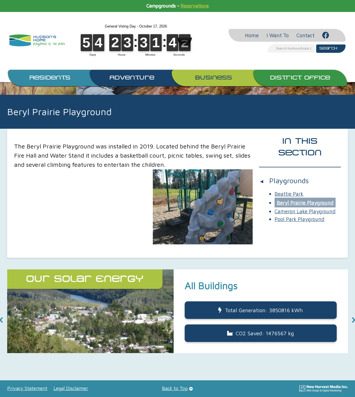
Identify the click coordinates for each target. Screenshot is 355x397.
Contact (305, 35)
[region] (177, 320)
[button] (177, 311)
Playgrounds (289, 180)
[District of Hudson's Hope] (37, 40)
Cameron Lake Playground (305, 211)
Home (252, 35)
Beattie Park (289, 194)
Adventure (132, 78)
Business (213, 78)
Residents (49, 78)
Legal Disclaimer (71, 388)
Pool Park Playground (299, 219)
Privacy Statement (27, 388)
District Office (300, 78)
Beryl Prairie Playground (305, 203)
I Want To (278, 35)
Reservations (195, 6)
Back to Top (175, 388)
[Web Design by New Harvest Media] (323, 390)
